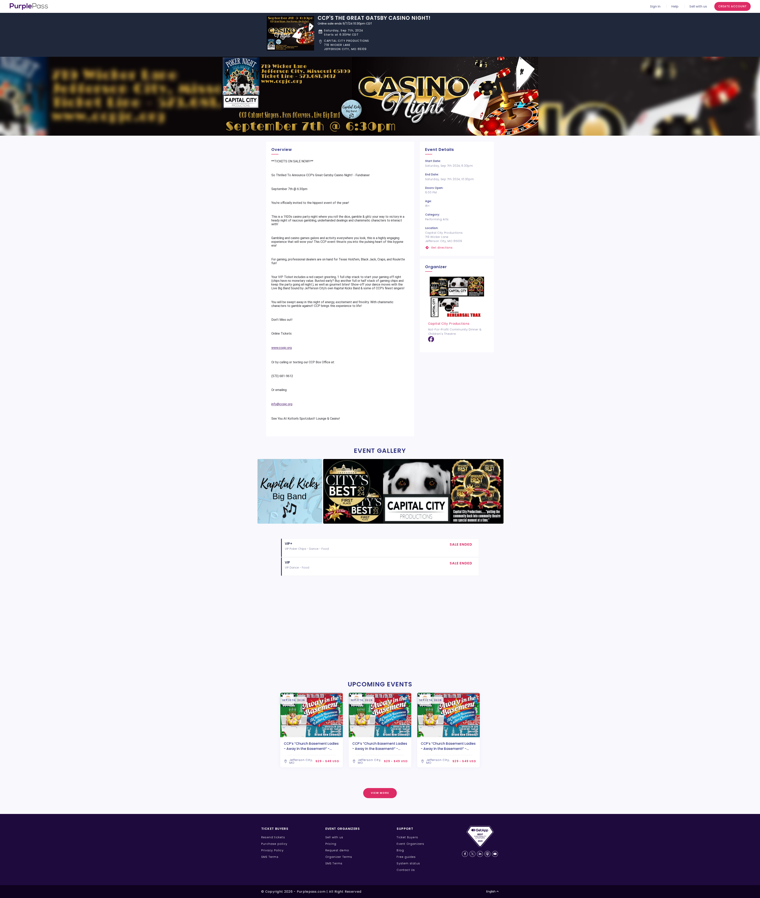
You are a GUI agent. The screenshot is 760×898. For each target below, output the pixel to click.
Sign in (655, 6)
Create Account (732, 6)
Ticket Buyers (407, 837)
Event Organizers (410, 844)
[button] (374, 45)
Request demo (337, 850)
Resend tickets (273, 837)
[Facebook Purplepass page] (465, 854)
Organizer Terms (338, 857)
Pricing (330, 844)
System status (408, 863)
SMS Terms (269, 857)
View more (380, 793)
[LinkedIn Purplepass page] (480, 854)
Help (674, 6)
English (491, 891)
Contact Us (406, 870)
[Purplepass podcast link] (487, 854)
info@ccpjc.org (281, 404)
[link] (457, 247)
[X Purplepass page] (472, 854)
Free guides (406, 857)
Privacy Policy (272, 850)
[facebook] (431, 340)
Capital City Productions (448, 323)
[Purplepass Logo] (28, 6)
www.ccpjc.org (281, 348)
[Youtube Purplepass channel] (495, 854)
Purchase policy (274, 844)
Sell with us (698, 6)
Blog (400, 850)
